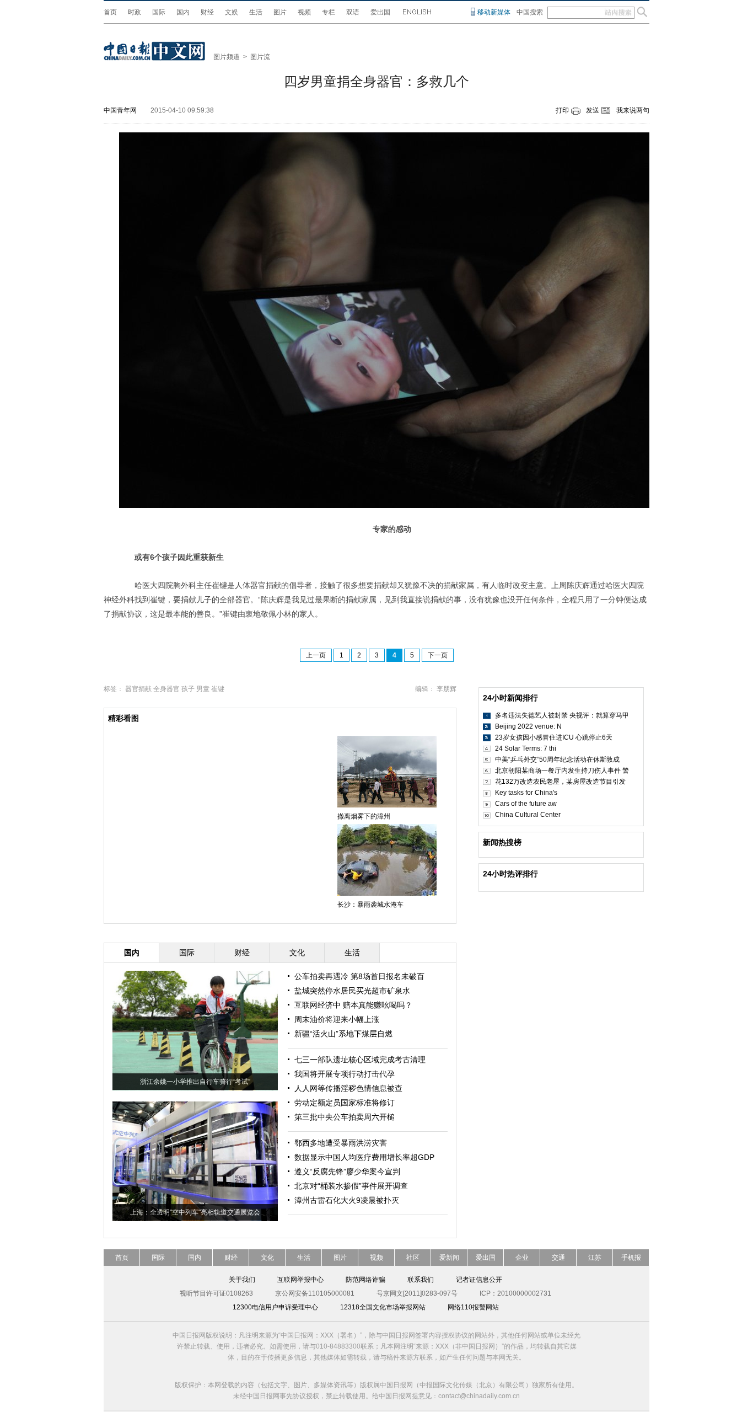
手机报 (631, 1257)
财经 (207, 12)
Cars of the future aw (526, 803)
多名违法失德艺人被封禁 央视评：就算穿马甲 (562, 715)
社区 (412, 1257)
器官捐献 (138, 689)
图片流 (260, 57)
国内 (183, 12)
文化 (267, 1257)
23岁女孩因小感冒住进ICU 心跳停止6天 (553, 737)
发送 (592, 110)
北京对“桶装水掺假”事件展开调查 (351, 1185)
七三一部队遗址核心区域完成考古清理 (360, 1059)
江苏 (594, 1257)
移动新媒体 (493, 12)
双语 (352, 12)
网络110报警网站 (473, 1307)
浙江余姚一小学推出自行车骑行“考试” (195, 1081)
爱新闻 (449, 1257)
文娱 (231, 12)
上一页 (316, 655)
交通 (558, 1257)
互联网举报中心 (300, 1279)
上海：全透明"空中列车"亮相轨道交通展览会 (195, 1212)
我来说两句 (632, 110)
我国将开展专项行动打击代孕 (344, 1073)
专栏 (328, 12)
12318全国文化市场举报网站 (383, 1307)
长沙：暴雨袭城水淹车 (370, 904)
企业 (522, 1257)
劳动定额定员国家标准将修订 (344, 1102)
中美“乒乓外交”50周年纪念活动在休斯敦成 (557, 759)
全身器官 (166, 689)
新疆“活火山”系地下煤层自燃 (343, 1033)
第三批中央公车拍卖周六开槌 (344, 1117)
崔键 (217, 689)
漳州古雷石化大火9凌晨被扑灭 (346, 1200)
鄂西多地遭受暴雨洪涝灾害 (340, 1142)
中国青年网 (120, 110)
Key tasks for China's (526, 792)
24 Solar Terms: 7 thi (525, 748)
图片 (280, 12)
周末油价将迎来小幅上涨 (336, 1019)
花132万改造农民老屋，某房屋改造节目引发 (560, 781)
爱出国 (380, 12)
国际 (158, 12)
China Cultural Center (528, 815)
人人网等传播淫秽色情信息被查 (348, 1088)
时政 (134, 12)
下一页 (438, 655)
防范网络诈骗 (365, 1279)
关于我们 (242, 1279)
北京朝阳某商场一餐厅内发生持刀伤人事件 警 (562, 770)
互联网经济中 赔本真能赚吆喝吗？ (353, 1005)
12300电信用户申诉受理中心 (275, 1307)
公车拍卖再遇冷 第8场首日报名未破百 (359, 976)
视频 (304, 12)
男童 (202, 689)
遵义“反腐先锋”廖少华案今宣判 (347, 1171)
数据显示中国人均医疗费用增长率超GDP (364, 1157)
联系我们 (420, 1279)
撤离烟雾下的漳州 (363, 816)
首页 (110, 12)
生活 (255, 12)
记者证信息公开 (479, 1279)
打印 (562, 110)
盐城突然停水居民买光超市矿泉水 (352, 990)
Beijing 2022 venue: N (528, 726)
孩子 (188, 689)
